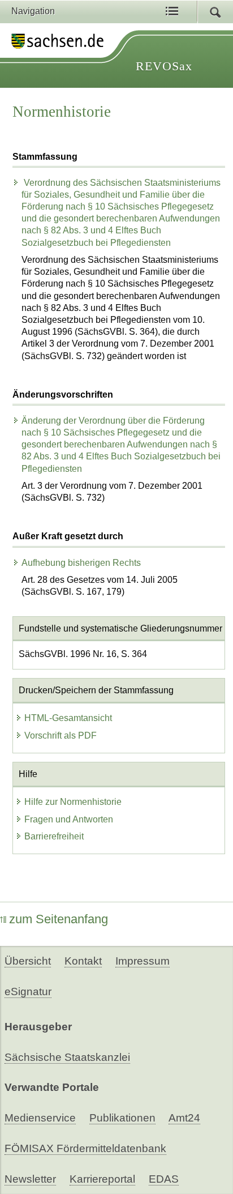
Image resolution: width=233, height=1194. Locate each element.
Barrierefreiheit (54, 836)
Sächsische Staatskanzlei (67, 1057)
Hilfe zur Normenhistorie (73, 802)
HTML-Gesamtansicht (68, 718)
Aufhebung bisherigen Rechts (81, 563)
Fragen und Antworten (68, 819)
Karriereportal (102, 1179)
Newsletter (30, 1179)
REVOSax (164, 66)
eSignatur (28, 991)
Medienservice (40, 1118)
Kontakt (83, 961)
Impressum (142, 961)
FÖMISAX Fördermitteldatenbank (85, 1148)
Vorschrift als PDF (60, 735)
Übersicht (28, 961)
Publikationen (122, 1118)
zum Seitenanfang (58, 919)
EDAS (164, 1179)
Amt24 (184, 1118)
